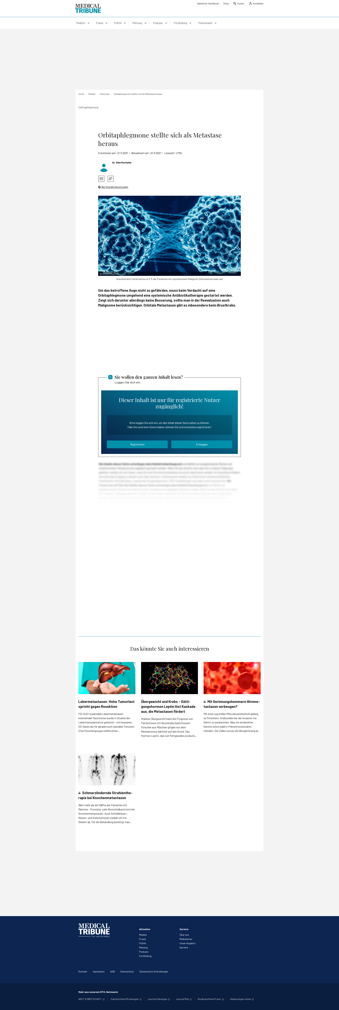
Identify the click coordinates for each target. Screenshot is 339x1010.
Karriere (184, 947)
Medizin (143, 934)
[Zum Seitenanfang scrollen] (332, 1003)
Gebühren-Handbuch (208, 3)
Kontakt (82, 971)
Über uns (184, 934)
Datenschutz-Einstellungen (153, 971)
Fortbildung (145, 955)
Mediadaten (186, 938)
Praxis (142, 938)
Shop (226, 3)
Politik (142, 943)
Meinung (143, 947)
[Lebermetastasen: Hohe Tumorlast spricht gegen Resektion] (106, 678)
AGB (112, 971)
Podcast (143, 951)
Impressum (99, 971)
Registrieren (137, 444)
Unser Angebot (188, 943)
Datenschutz (127, 971)
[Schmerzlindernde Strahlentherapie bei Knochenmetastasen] (106, 769)
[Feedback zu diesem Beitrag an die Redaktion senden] (111, 179)
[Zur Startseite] (88, 8)
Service (184, 929)
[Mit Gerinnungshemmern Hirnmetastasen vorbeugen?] (232, 678)
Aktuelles (144, 929)
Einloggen (202, 444)
